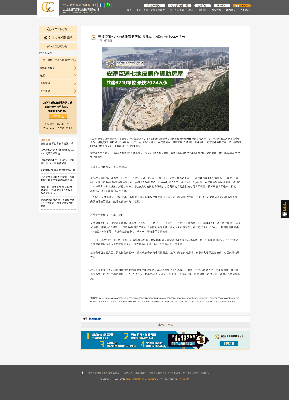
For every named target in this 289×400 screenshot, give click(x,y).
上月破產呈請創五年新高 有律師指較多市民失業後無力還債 (57, 178)
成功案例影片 (154, 5)
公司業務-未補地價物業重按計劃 (58, 170)
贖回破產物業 (176, 10)
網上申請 (243, 5)
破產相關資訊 (60, 29)
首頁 (129, 10)
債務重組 (202, 10)
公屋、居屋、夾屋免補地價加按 (57, 60)
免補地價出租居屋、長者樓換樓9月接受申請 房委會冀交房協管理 (57, 203)
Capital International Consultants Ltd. (143, 379)
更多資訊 (245, 10)
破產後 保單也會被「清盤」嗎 (57, 143)
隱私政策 (184, 378)
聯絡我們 (202, 5)
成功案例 (231, 10)
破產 (190, 10)
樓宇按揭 (217, 10)
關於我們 (222, 5)
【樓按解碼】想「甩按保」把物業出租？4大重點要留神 (57, 162)
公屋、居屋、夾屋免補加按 (150, 10)
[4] (108, 5)
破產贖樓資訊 (60, 46)
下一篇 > (170, 324)
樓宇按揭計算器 (179, 5)
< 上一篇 (161, 324)
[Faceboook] (101, 5)
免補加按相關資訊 (60, 38)
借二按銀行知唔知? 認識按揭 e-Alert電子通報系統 (58, 152)
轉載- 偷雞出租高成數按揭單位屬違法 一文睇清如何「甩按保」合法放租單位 (58, 190)
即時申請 (56, 116)
